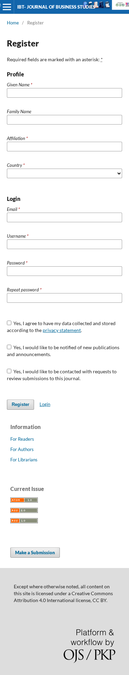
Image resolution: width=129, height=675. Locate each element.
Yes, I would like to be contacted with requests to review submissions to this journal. (62, 374)
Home (13, 22)
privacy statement (62, 330)
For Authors (22, 449)
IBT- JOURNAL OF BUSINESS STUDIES (56, 7)
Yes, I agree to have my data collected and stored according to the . (61, 326)
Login (45, 404)
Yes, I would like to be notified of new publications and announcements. (63, 350)
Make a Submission (35, 552)
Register (20, 404)
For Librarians (23, 459)
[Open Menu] (7, 7)
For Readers (22, 439)
